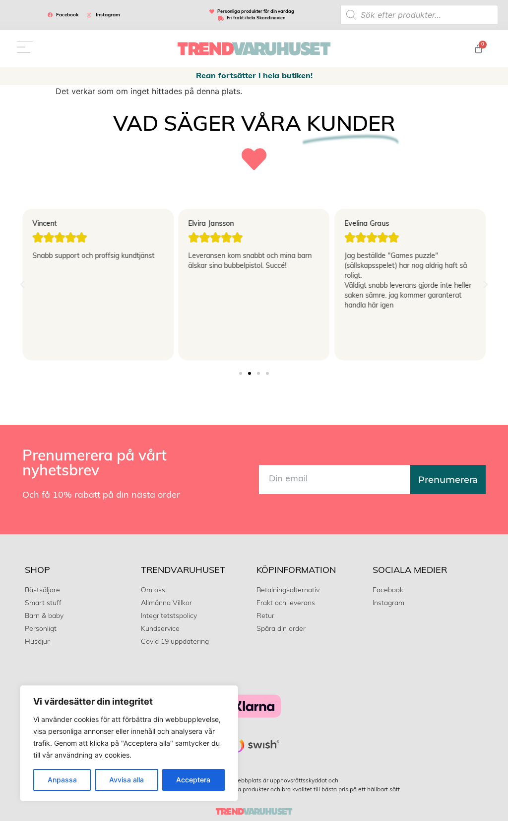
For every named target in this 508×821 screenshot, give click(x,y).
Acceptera (193, 779)
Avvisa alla (126, 779)
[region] (129, 743)
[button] (22, 285)
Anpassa (62, 779)
